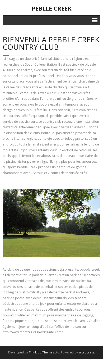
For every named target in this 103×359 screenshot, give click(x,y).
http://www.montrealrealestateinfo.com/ (33, 332)
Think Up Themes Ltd (44, 352)
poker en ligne (38, 161)
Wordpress (86, 352)
